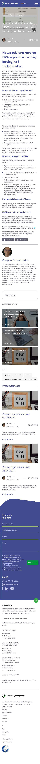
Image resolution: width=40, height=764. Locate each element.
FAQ (3, 726)
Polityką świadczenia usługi (12, 570)
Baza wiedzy (8, 15)
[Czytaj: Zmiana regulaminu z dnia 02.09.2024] (20, 400)
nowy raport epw (30, 379)
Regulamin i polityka (7, 742)
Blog (3, 729)
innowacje (18, 375)
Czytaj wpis (7, 439)
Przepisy (19, 15)
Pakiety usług (5, 732)
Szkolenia (4, 721)
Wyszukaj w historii (7, 712)
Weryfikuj (4, 709)
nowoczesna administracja (12, 379)
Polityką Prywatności (9, 568)
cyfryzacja (7, 375)
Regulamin (9, 395)
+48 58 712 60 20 (11, 581)
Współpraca (5, 718)
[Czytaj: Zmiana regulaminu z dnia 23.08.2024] (20, 453)
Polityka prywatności (7, 739)
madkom (28, 375)
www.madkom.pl (11, 584)
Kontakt (4, 735)
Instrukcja (4, 715)
